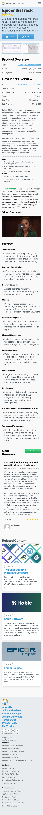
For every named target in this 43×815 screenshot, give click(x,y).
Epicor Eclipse (13, 668)
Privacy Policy (9, 722)
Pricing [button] (28, 37)
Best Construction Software (13, 751)
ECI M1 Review (8, 768)
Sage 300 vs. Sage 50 (10, 806)
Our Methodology (11, 713)
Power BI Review (8, 777)
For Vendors (8, 726)
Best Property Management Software (17, 760)
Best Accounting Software (12, 745)
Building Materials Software (29, 65)
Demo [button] (11, 37)
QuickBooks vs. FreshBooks (13, 803)
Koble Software (13, 619)
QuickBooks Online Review (12, 780)
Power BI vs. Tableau (10, 800)
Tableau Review (8, 783)
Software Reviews (11, 710)
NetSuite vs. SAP (9, 797)
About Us (7, 707)
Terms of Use (9, 719)
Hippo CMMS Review (10, 771)
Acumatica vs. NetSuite (11, 791)
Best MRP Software (10, 757)
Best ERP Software (9, 754)
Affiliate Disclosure (12, 716)
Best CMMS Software (10, 748)
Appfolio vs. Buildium (10, 794)
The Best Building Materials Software (16, 571)
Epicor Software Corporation (29, 84)
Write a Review (33, 451)
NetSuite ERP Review (10, 774)
